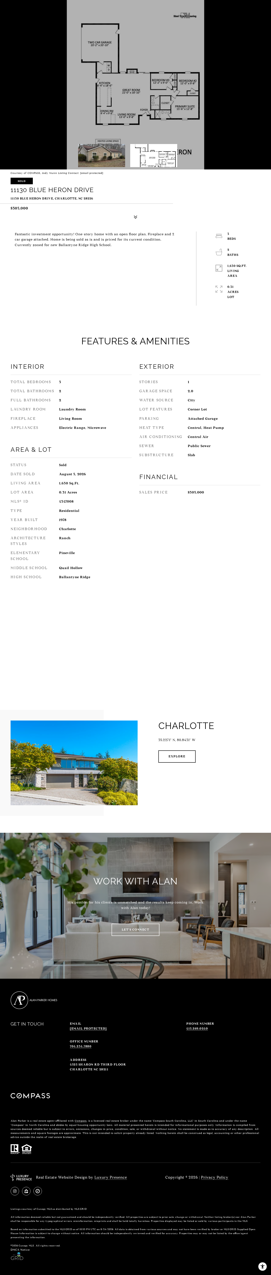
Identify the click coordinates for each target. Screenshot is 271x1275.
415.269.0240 (197, 1028)
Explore (177, 756)
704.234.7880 (80, 1046)
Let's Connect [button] (135, 929)
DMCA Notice (20, 1249)
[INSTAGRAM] (15, 1191)
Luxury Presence (110, 1177)
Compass (81, 1120)
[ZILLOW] (26, 1191)
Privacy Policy (214, 1177)
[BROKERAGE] (37, 1191)
